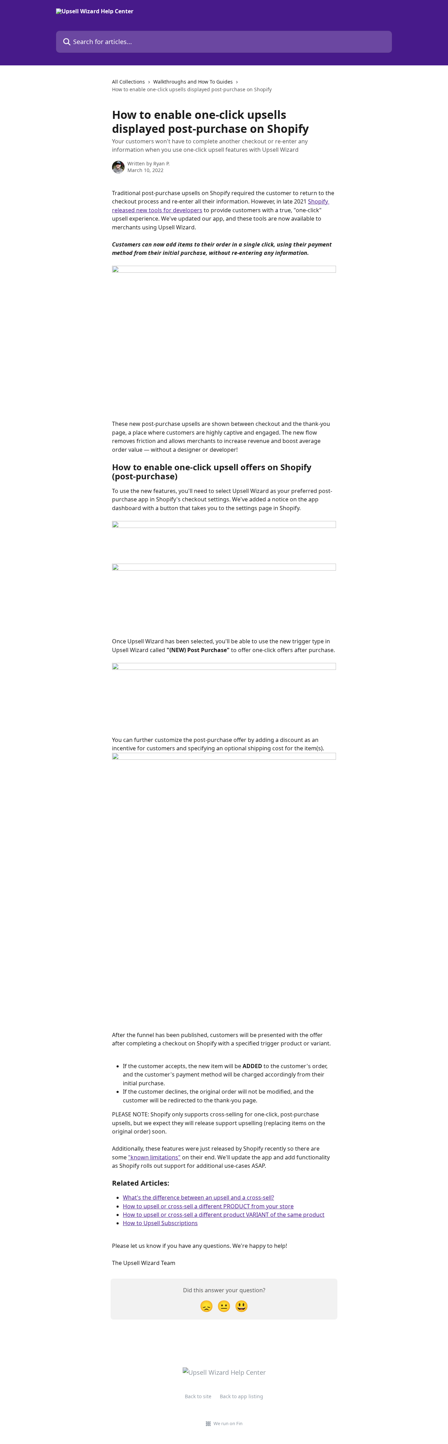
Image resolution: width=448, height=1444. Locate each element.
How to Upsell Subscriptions (160, 1223)
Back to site (198, 1396)
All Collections (128, 81)
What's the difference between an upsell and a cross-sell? (198, 1197)
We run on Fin (228, 1423)
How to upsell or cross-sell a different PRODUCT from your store (208, 1206)
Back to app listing (241, 1396)
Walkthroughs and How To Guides (193, 81)
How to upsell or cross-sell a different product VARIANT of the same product (223, 1214)
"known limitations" (154, 1157)
